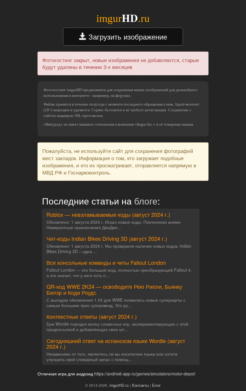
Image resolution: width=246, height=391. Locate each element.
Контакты (140, 385)
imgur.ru (123, 18)
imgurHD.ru (119, 385)
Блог (156, 385)
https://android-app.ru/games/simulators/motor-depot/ (145, 374)
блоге (146, 200)
